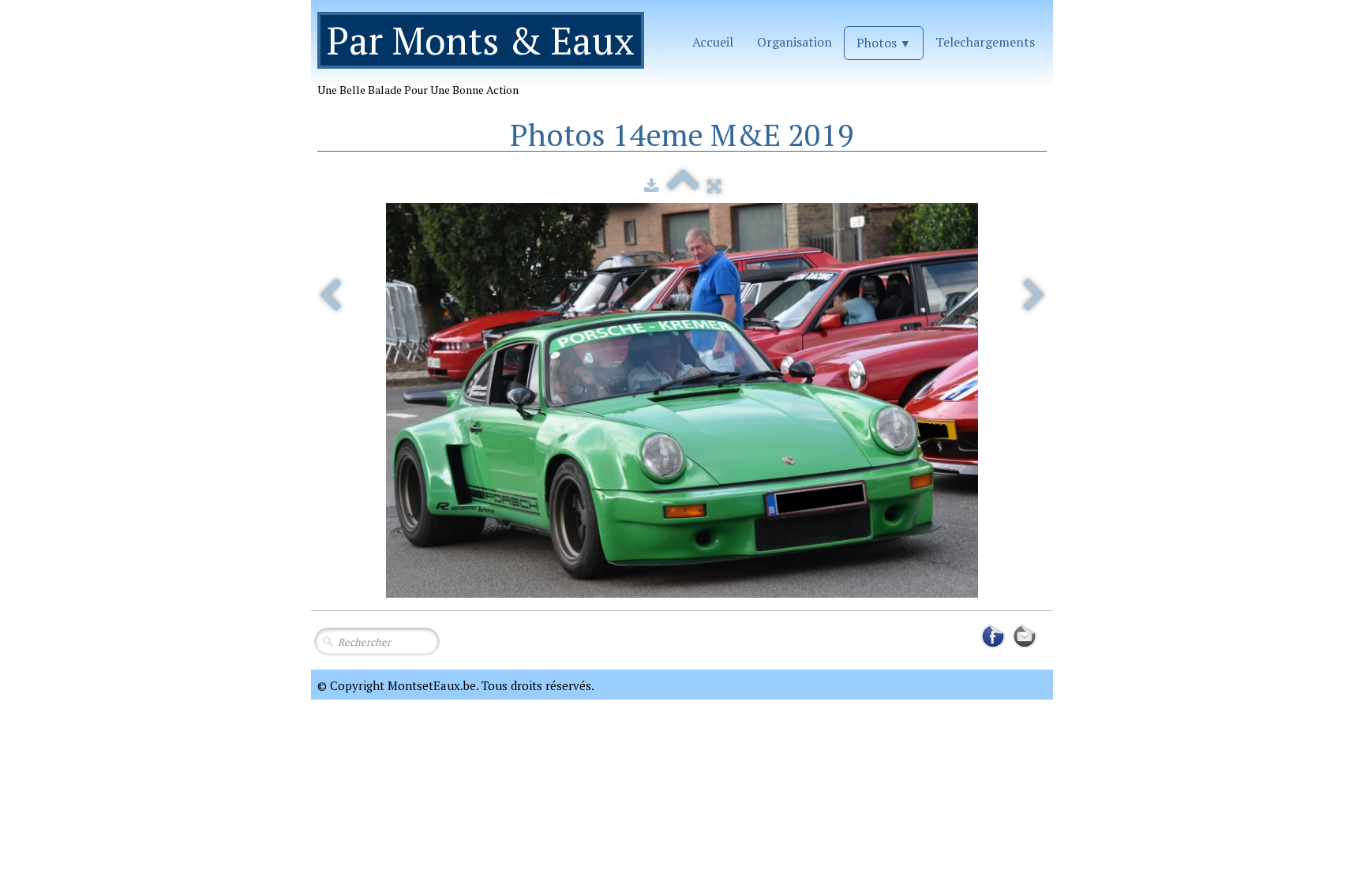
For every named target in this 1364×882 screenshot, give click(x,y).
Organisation (794, 42)
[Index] (683, 185)
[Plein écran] (714, 185)
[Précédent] (330, 296)
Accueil (712, 42)
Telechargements (985, 42)
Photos (883, 42)
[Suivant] (1034, 296)
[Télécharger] (651, 185)
